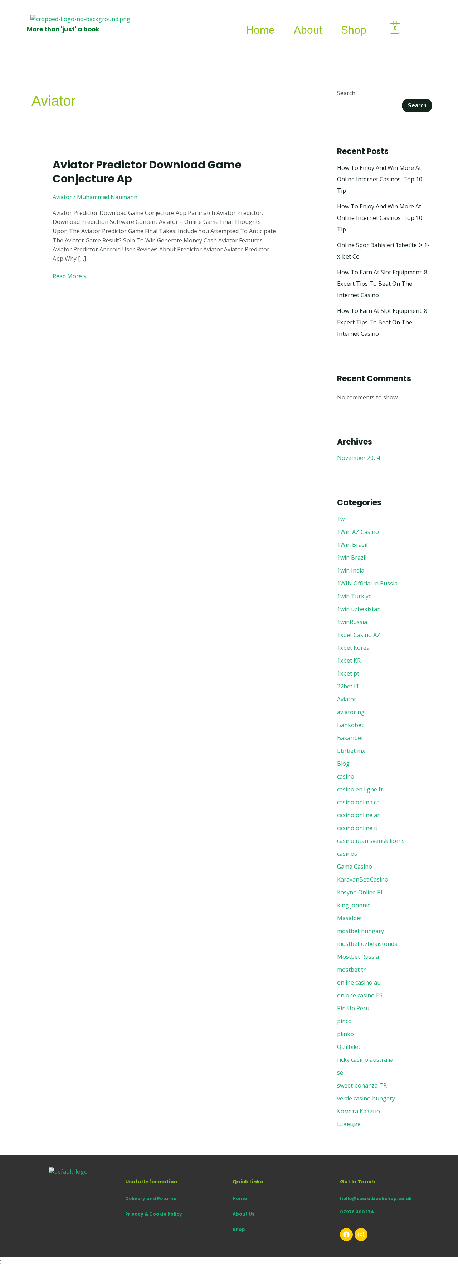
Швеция (348, 1124)
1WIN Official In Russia (367, 583)
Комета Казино (358, 1111)
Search (346, 93)
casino (345, 776)
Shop (353, 30)
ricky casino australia (365, 1060)
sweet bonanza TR (362, 1085)
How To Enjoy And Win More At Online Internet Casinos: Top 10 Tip (379, 179)
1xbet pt (348, 673)
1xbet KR (349, 660)
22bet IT (348, 686)
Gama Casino (354, 866)
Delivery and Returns (150, 1199)
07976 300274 (357, 1212)
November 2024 (358, 458)
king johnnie (354, 905)
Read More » (69, 276)
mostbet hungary (360, 931)
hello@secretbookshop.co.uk (376, 1199)
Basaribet (350, 738)
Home (260, 30)
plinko (345, 1034)
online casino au (359, 982)
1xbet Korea (353, 648)
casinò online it (357, 828)
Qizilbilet (348, 1047)
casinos (347, 854)
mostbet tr (351, 969)
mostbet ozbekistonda (367, 944)
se (340, 1072)
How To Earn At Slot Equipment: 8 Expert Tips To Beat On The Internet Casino (382, 283)
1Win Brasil (352, 545)
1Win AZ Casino (358, 532)
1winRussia (352, 622)
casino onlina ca (358, 802)
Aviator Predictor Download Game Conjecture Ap (147, 171)
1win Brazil (351, 557)
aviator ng (351, 712)
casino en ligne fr (360, 789)
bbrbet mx (351, 751)
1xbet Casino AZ (358, 635)
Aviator (62, 197)
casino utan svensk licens (371, 841)
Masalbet (349, 918)
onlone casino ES (360, 995)
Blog (343, 763)
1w (341, 519)
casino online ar (358, 815)
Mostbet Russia (358, 957)
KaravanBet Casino (362, 879)
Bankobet (350, 725)
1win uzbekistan (359, 609)
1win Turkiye (354, 596)
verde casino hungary (366, 1098)
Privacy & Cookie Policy (153, 1214)
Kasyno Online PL (360, 892)
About (308, 30)
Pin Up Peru (353, 1008)
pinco (344, 1021)
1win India (350, 570)
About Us (243, 1214)
